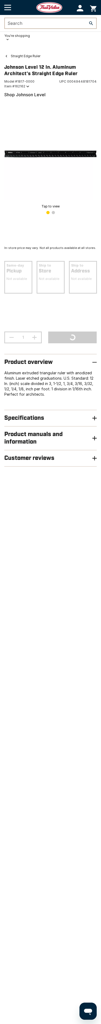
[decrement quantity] (12, 337)
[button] (80, 8)
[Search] (91, 23)
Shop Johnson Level (25, 94)
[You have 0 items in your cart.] (93, 7)
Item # (14, 86)
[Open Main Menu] (7, 7)
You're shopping (17, 36)
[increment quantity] (34, 337)
